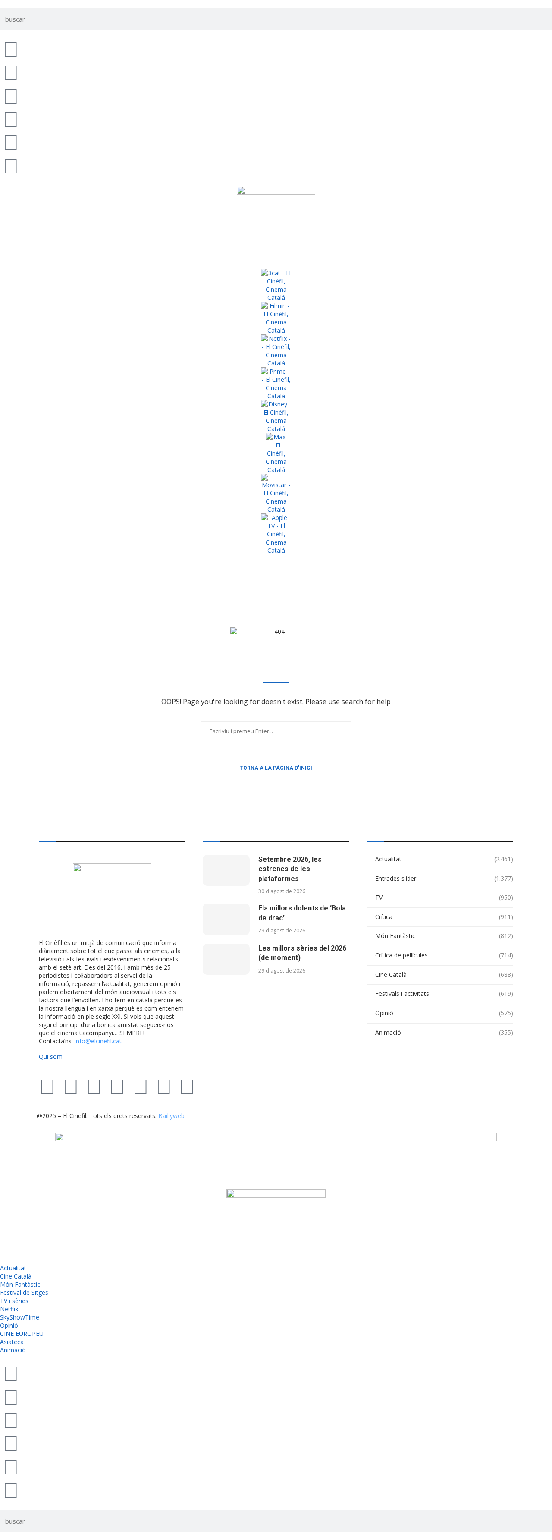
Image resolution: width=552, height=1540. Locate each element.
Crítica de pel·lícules (444, 955)
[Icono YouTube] (11, 118)
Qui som (51, 1056)
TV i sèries (14, 1301)
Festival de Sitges (24, 1292)
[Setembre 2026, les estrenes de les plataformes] (226, 870)
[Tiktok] (71, 1086)
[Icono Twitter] (11, 49)
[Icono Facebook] (11, 142)
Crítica (444, 917)
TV (444, 897)
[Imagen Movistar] (276, 493)
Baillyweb (171, 1116)
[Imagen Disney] (276, 416)
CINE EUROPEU (22, 1333)
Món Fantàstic (444, 936)
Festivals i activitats (444, 993)
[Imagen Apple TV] (276, 533)
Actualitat (444, 859)
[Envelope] (187, 1086)
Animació (444, 1032)
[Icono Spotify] (11, 165)
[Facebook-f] (140, 1086)
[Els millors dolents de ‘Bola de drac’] (226, 919)
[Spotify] (164, 1086)
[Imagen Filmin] (276, 318)
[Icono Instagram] (11, 95)
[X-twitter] (47, 1086)
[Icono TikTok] (11, 72)
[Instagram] (94, 1086)
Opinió (444, 1013)
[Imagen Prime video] (276, 383)
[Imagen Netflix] (276, 350)
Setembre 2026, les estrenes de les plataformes (290, 869)
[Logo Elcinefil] (276, 219)
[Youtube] (117, 1086)
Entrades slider (444, 878)
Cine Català (444, 974)
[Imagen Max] (276, 453)
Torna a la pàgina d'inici (276, 768)
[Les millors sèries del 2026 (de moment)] (226, 959)
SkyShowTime (19, 1317)
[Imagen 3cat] (276, 285)
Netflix (9, 1309)
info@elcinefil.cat (98, 1041)
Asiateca (12, 1342)
